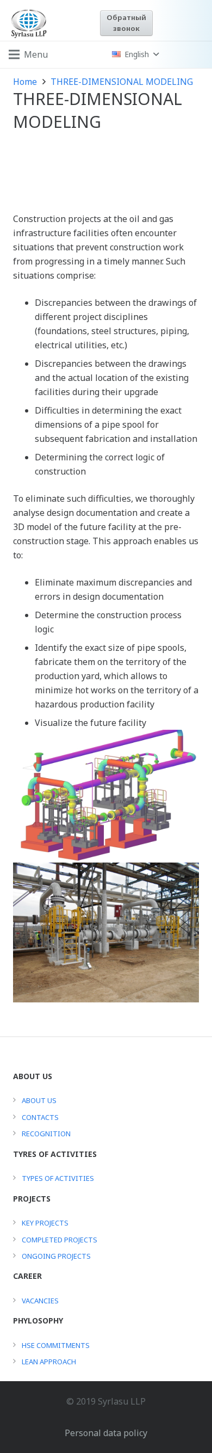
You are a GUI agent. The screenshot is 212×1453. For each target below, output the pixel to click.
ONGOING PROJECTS (56, 1256)
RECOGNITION (46, 1133)
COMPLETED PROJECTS (59, 1240)
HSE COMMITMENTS (56, 1345)
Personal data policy (106, 1433)
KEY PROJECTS (45, 1223)
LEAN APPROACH (49, 1361)
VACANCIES (40, 1301)
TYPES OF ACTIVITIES (58, 1178)
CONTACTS (40, 1117)
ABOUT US (39, 1100)
